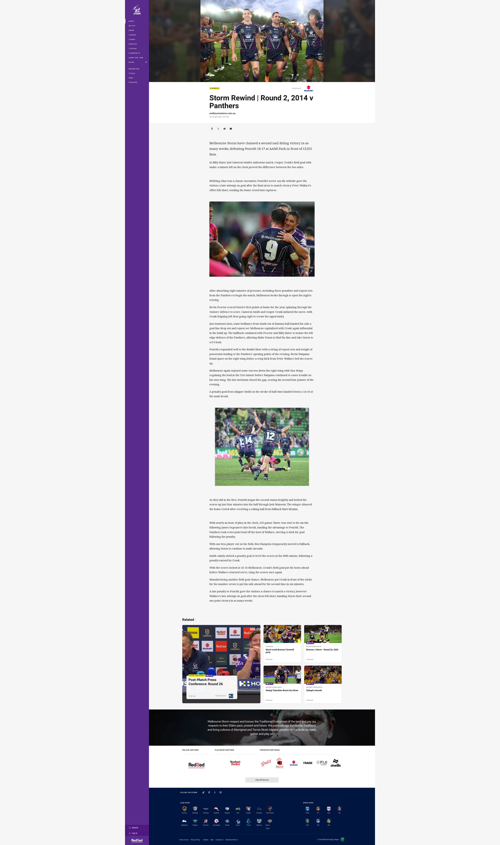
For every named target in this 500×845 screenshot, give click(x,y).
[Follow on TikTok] (203, 792)
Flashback (214, 88)
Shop (131, 78)
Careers (205, 840)
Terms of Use (183, 840)
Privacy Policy (195, 840)
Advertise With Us (231, 840)
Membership (134, 69)
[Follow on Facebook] (209, 792)
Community (135, 53)
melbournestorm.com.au (222, 113)
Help (212, 840)
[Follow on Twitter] (215, 792)
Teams (132, 39)
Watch (132, 26)
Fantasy (133, 44)
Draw (131, 30)
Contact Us (219, 840)
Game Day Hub (136, 58)
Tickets (132, 73)
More (131, 62)
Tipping (133, 48)
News (131, 21)
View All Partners (262, 780)
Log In (135, 833)
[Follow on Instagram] (221, 792)
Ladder (132, 35)
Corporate (133, 82)
